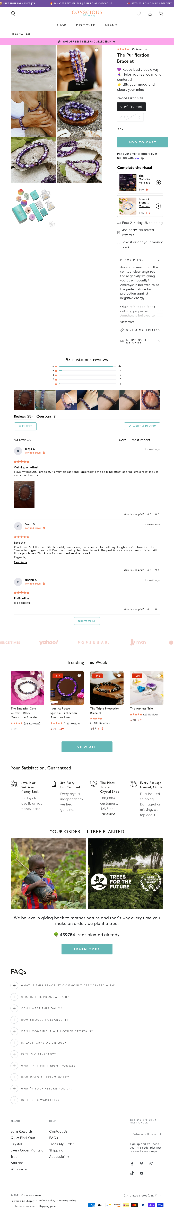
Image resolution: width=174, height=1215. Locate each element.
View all (87, 747)
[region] (87, 400)
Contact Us (58, 1131)
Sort (123, 440)
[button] (13, 13)
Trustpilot (107, 814)
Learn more (87, 949)
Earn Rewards (22, 1131)
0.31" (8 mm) (130, 117)
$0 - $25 (25, 34)
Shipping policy (48, 1206)
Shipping (56, 1150)
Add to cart (143, 142)
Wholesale (19, 1169)
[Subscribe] (161, 1134)
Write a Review (146, 427)
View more (127, 322)
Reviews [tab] (23, 417)
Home (14, 34)
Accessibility (59, 1157)
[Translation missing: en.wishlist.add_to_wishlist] (96, 50)
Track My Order (61, 1144)
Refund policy (47, 1200)
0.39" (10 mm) (131, 106)
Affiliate (17, 1163)
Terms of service (24, 1206)
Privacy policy (67, 1200)
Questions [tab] (46, 417)
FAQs (53, 1138)
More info (144, 182)
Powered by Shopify (23, 1200)
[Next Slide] (157, 400)
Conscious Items (31, 1195)
